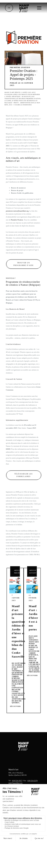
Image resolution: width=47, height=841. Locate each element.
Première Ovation (17, 220)
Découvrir (15, 706)
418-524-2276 (32, 781)
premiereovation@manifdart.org (17, 211)
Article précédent (17, 572)
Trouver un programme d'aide (23, 264)
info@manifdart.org (15, 783)
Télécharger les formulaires (23, 475)
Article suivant (32, 572)
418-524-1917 (17, 781)
